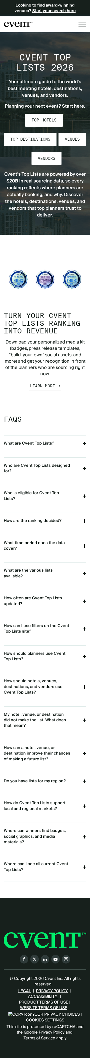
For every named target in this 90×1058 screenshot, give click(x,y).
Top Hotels (44, 120)
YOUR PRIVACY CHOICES (56, 1014)
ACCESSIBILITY (43, 996)
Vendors (46, 158)
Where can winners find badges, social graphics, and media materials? (35, 836)
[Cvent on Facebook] (24, 959)
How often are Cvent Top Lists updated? (33, 601)
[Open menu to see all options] (82, 24)
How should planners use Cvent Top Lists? (35, 656)
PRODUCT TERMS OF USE (43, 1002)
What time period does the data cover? (34, 545)
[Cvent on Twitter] (34, 959)
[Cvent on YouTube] (55, 959)
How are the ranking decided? (33, 520)
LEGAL (24, 991)
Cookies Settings (45, 1020)
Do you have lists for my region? (35, 781)
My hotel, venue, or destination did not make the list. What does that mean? (35, 720)
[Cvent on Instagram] (66, 959)
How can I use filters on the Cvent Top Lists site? (36, 628)
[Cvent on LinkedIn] (45, 959)
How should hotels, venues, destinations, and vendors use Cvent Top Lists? (33, 686)
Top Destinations (30, 139)
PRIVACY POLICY (52, 991)
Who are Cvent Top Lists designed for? (37, 468)
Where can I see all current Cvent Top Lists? (36, 866)
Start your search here (54, 11)
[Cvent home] (18, 24)
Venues (72, 139)
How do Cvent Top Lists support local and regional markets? (35, 805)
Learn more (42, 386)
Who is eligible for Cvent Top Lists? (31, 495)
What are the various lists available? (28, 573)
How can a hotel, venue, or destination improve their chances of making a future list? (37, 753)
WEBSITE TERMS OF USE (43, 1008)
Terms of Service (39, 1038)
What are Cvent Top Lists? (29, 443)
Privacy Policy (51, 1032)
